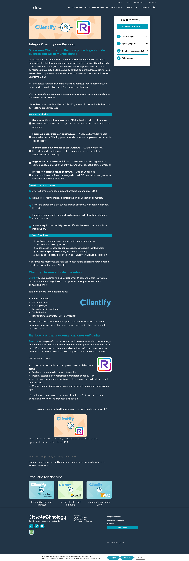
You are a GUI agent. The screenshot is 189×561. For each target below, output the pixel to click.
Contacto (145, 7)
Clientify (33, 278)
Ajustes (140, 557)
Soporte (119, 2)
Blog (128, 2)
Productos (98, 7)
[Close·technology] (38, 7)
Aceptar (113, 557)
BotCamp (41, 456)
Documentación (139, 2)
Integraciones (114, 7)
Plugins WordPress (79, 7)
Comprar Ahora (132, 26)
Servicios (129, 7)
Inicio (31, 456)
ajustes (98, 558)
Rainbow (33, 341)
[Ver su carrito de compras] (154, 7)
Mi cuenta (152, 2)
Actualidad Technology (116, 520)
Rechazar (127, 557)
